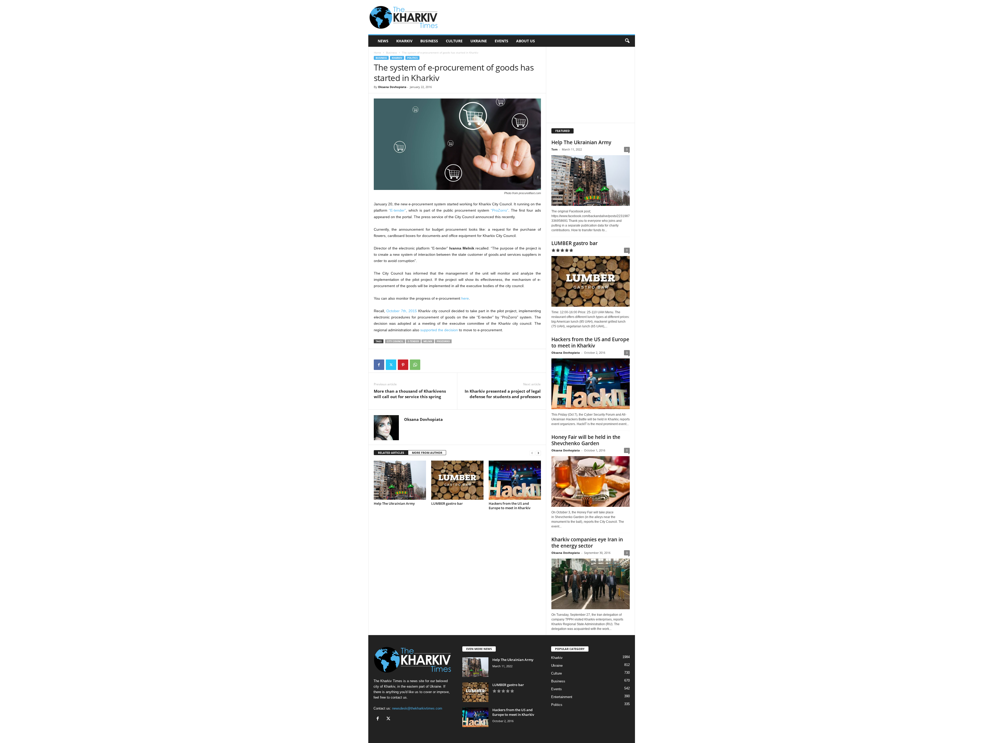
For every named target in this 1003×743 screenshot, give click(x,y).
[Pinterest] (403, 364)
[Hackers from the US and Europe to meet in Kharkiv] (515, 480)
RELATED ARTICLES (391, 453)
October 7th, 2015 (401, 311)
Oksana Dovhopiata (392, 87)
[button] (627, 41)
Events (501, 40)
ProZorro (443, 341)
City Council (395, 341)
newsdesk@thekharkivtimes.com (417, 708)
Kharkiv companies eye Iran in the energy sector (587, 542)
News (383, 40)
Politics (412, 58)
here (465, 298)
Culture (454, 40)
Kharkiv (404, 40)
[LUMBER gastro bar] (457, 480)
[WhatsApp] (415, 364)
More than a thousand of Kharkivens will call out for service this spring (410, 393)
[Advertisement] (540, 17)
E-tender (413, 341)
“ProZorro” (499, 210)
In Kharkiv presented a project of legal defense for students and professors (503, 393)
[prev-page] (532, 453)
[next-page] (538, 453)
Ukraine (478, 40)
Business (429, 40)
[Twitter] (391, 364)
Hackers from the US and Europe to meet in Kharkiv (509, 505)
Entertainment (561, 697)
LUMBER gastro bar (447, 503)
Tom (554, 149)
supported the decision (439, 330)
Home (377, 52)
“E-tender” (397, 210)
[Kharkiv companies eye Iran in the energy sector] (590, 584)
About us (525, 40)
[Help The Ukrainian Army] (400, 480)
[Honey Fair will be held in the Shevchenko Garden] (590, 481)
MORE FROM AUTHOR (427, 453)
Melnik (427, 341)
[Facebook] (379, 364)
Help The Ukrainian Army (394, 503)
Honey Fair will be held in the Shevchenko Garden (585, 440)
